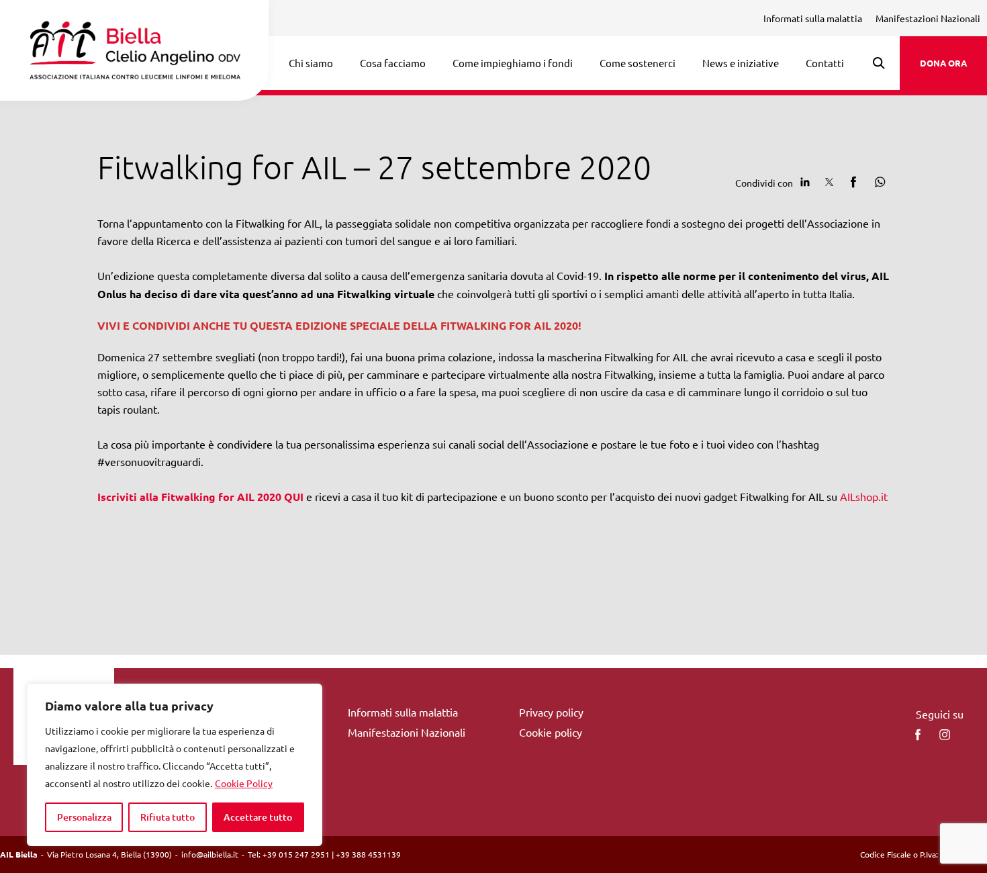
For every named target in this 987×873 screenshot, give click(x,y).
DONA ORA (943, 62)
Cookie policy (550, 732)
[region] (174, 765)
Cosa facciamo (393, 62)
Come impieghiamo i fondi (513, 62)
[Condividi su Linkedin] (805, 182)
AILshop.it (864, 496)
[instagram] (944, 734)
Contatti (825, 62)
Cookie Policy (244, 783)
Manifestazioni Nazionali (928, 18)
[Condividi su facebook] (853, 182)
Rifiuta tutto (167, 817)
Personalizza (84, 817)
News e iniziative (740, 62)
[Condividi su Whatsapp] (877, 182)
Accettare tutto (258, 817)
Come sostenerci (637, 62)
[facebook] (918, 734)
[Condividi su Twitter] (829, 182)
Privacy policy (551, 712)
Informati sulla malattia (812, 18)
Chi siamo (311, 62)
